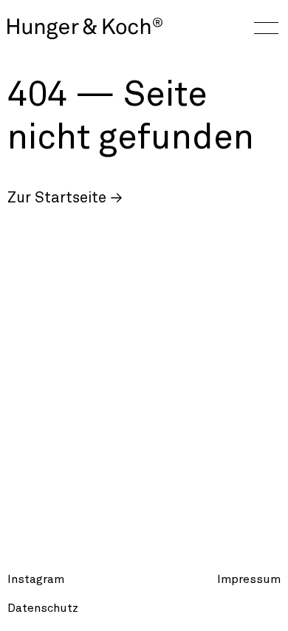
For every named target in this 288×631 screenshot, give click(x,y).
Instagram (35, 579)
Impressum (249, 579)
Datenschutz (42, 608)
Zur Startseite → (65, 198)
